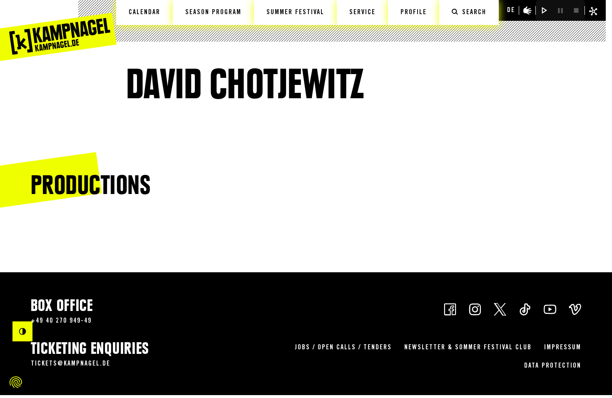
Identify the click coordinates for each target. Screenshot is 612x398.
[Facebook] (450, 309)
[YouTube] (550, 309)
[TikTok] (525, 309)
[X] (500, 309)
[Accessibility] (527, 10)
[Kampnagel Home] (58, 30)
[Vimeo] (575, 309)
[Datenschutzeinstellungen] (15, 382)
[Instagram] (475, 309)
